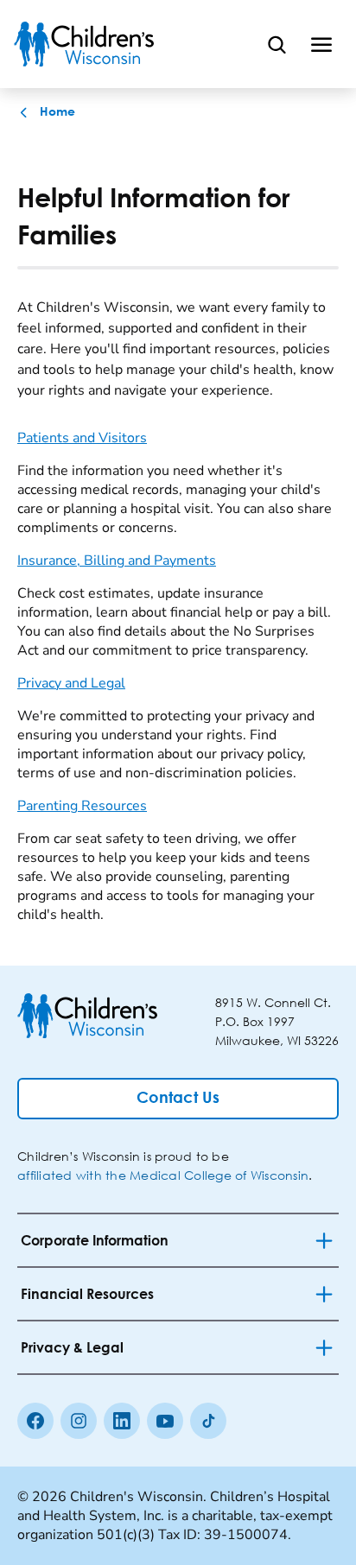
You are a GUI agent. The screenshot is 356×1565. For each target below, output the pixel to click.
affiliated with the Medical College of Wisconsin (162, 1175)
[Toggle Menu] (321, 44)
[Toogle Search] (276, 44)
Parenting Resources (82, 805)
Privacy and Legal (71, 683)
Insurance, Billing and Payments (116, 560)
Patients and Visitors (82, 437)
